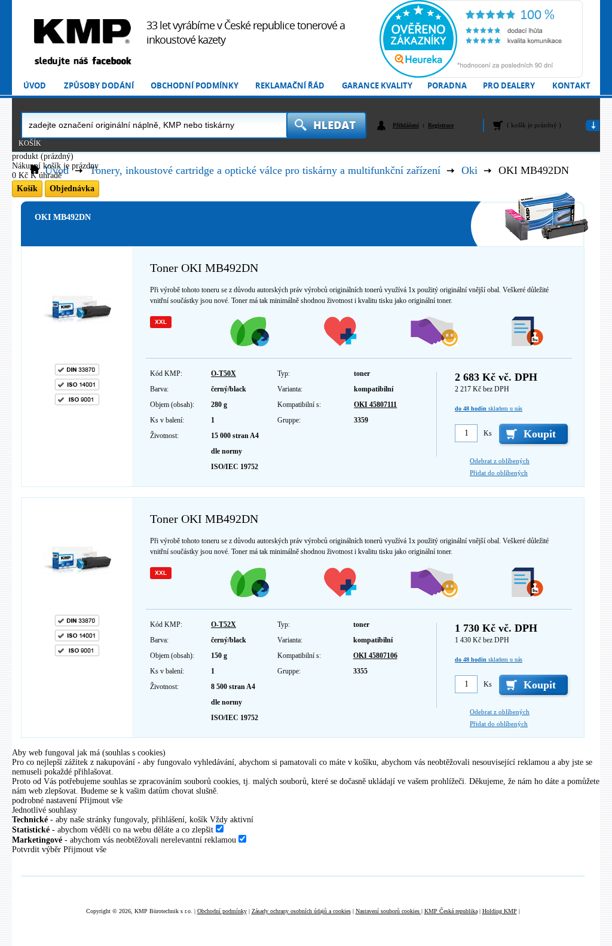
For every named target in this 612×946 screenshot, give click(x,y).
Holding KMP (499, 911)
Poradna (447, 86)
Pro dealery (509, 86)
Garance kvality (377, 86)
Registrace (441, 125)
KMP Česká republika (451, 911)
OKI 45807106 (375, 655)
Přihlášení (406, 125)
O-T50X (223, 373)
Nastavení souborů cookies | (389, 911)
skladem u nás (488, 408)
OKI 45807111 (375, 404)
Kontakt (571, 86)
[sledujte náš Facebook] (82, 61)
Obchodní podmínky (194, 86)
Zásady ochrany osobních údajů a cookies (301, 911)
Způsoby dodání (99, 86)
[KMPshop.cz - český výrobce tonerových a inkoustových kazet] (82, 31)
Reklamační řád (290, 86)
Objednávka (72, 188)
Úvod (34, 86)
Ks (488, 433)
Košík (30, 143)
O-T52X (223, 624)
